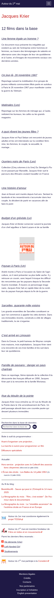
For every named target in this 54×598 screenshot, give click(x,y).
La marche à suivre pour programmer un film (22, 446)
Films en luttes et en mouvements (24, 532)
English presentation (27, 593)
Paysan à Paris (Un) (14, 265)
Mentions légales (27, 574)
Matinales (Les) (11, 104)
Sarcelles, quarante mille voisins (21, 305)
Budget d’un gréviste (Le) (17, 218)
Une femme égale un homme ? (20, 38)
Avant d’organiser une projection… (17, 442)
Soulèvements (11, 551)
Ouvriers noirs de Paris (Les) (19, 161)
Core (42, 561)
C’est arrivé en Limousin (16, 335)
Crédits (27, 578)
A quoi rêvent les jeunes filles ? (20, 131)
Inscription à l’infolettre (27, 590)
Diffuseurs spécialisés (11, 450)
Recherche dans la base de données (19, 423)
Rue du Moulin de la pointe (18, 395)
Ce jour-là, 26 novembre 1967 (19, 75)
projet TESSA (14, 519)
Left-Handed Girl (12, 547)
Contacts (27, 582)
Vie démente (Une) (13, 542)
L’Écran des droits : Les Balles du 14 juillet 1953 (24, 472)
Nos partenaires (27, 586)
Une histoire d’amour (14, 188)
